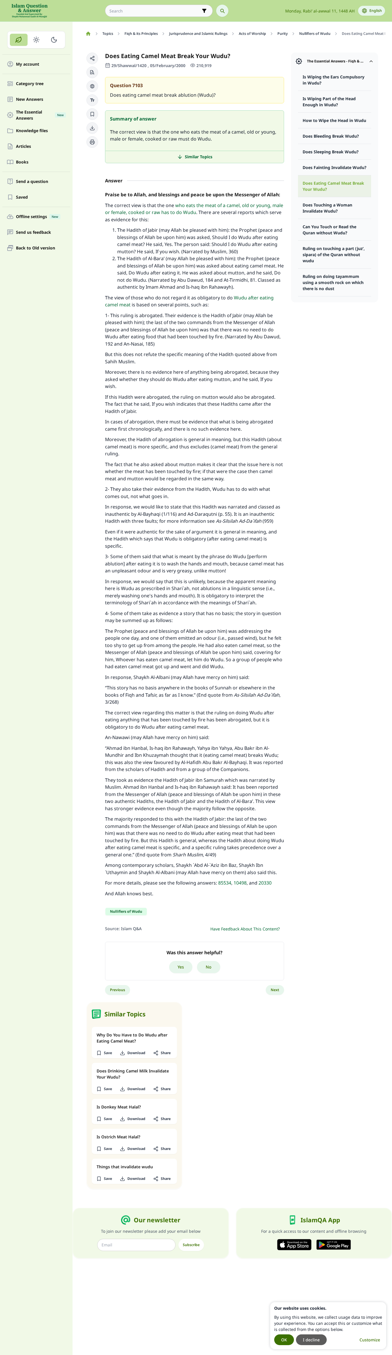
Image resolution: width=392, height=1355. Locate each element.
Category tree (30, 84)
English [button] (375, 10)
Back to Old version (35, 248)
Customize (370, 1340)
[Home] (88, 34)
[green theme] (19, 40)
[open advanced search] (204, 11)
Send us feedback (33, 232)
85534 (224, 883)
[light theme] (36, 40)
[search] (222, 11)
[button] (92, 58)
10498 (240, 883)
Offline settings (37, 217)
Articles (23, 146)
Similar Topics (198, 156)
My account (27, 64)
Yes (181, 967)
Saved (22, 197)
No (209, 967)
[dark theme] (54, 40)
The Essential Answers (40, 115)
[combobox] (154, 11)
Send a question (32, 181)
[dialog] (328, 1325)
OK (284, 1340)
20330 (265, 883)
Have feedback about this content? (245, 929)
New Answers (29, 99)
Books (22, 162)
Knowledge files (32, 131)
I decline (311, 1340)
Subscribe (191, 1244)
